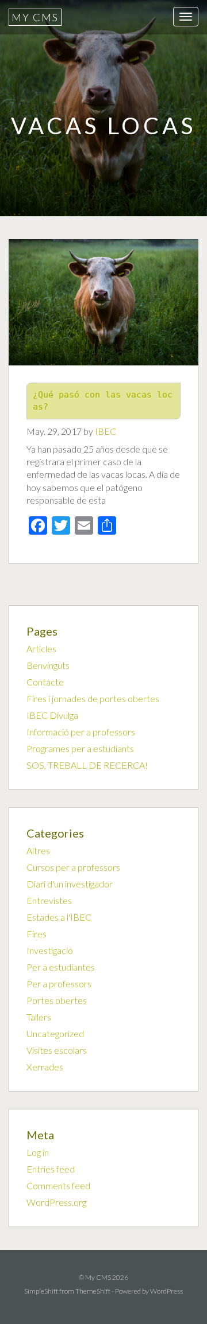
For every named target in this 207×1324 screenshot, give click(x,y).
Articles (41, 648)
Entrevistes (49, 900)
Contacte (45, 681)
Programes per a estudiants (80, 748)
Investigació (49, 950)
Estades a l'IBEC (58, 917)
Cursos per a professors (73, 867)
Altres (38, 850)
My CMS (35, 17)
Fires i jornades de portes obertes (92, 698)
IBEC (105, 431)
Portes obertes (56, 1000)
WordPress (166, 1291)
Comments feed (58, 1185)
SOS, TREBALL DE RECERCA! (87, 765)
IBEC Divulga (52, 715)
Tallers (38, 1016)
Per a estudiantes (60, 966)
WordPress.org (56, 1202)
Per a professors (58, 983)
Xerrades (44, 1066)
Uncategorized (55, 1033)
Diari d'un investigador (69, 883)
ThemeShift (92, 1291)
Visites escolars (56, 1050)
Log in (37, 1152)
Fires (36, 933)
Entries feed (50, 1168)
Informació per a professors (80, 731)
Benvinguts (48, 665)
